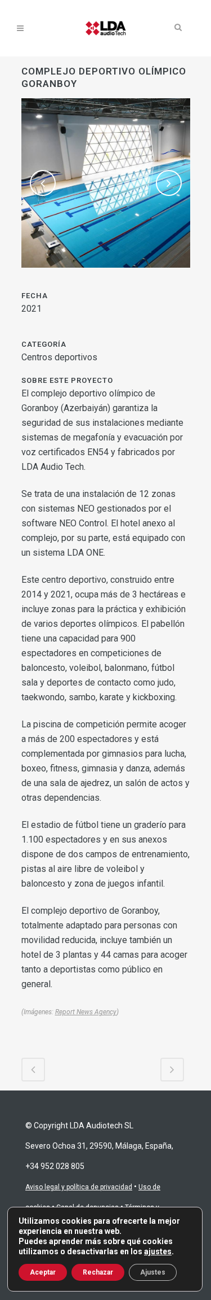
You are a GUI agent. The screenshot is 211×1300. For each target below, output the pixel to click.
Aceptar (43, 1272)
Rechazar (98, 1272)
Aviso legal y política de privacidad (78, 1187)
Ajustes (152, 1272)
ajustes (158, 1251)
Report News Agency (85, 1012)
